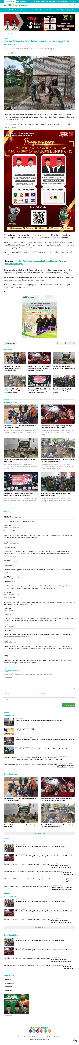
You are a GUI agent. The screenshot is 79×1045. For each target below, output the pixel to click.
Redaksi (34, 1037)
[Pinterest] (38, 1031)
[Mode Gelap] (71, 5)
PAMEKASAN (9, 983)
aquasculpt (7, 525)
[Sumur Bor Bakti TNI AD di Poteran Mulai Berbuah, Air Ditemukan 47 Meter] (15, 358)
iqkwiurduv (7, 516)
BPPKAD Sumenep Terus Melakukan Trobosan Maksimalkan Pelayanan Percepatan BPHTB (44, 739)
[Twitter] (34, 1031)
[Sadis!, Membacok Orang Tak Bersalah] (9, 731)
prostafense (7, 576)
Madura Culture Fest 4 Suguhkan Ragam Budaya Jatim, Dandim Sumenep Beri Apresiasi (39, 1)
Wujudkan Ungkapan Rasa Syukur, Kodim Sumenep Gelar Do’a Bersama (38, 720)
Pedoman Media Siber (54, 1037)
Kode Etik (27, 1037)
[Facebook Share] (57, 343)
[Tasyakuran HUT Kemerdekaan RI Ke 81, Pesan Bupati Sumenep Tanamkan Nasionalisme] (39, 381)
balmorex (7, 560)
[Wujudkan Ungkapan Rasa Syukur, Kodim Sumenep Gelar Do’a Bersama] (9, 722)
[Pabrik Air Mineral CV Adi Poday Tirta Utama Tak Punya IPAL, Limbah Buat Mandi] (9, 750)
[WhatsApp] (45, 1031)
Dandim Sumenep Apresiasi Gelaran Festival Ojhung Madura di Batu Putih (65, 766)
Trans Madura (12, 52)
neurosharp (7, 592)
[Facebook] (30, 1031)
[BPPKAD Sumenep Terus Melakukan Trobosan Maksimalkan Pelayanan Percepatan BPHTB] (9, 741)
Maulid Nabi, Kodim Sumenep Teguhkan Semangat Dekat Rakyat (64, 367)
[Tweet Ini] (61, 343)
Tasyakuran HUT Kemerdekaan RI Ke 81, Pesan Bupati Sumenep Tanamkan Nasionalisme (39, 390)
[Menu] (5, 5)
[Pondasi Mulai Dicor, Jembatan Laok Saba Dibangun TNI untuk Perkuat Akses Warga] (15, 381)
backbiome (7, 625)
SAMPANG (8, 986)
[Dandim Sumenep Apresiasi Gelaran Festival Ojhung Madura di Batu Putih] (30, 764)
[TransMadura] (17, 5)
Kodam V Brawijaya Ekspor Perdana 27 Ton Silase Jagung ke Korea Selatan (39, 759)
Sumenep (8, 979)
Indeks (20, 1037)
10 (11, 343)
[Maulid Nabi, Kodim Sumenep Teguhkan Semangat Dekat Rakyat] (64, 358)
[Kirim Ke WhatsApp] (73, 343)
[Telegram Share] (69, 343)
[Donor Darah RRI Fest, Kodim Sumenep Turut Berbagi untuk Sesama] (64, 381)
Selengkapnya (38, 833)
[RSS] (49, 1031)
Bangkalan (8, 990)
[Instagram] (41, 1031)
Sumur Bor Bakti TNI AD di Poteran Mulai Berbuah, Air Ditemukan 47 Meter (12, 368)
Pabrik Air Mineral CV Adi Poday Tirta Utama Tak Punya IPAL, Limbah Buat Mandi (42, 749)
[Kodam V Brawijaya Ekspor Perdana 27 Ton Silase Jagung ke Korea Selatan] (30, 757)
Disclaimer (42, 1037)
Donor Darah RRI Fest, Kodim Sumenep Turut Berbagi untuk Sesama (62, 390)
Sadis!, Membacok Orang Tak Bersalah (27, 730)
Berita (6, 38)
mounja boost (8, 542)
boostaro (6, 655)
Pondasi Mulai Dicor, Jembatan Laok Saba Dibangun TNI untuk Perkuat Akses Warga (14, 390)
